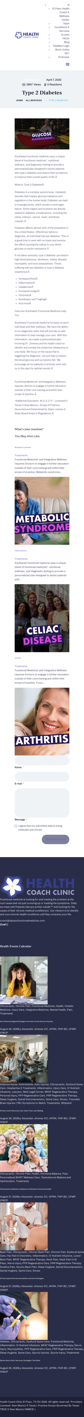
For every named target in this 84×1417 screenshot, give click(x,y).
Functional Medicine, (44, 1006)
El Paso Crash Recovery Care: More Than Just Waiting (21, 1111)
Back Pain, (6, 1252)
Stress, (64, 1099)
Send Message (55, 839)
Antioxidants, (26, 1084)
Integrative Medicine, (38, 1009)
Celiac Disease (20, 551)
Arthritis (18, 658)
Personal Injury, (9, 1095)
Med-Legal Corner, (34, 1092)
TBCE (3, 1409)
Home (19, 100)
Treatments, (54, 1103)
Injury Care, (19, 1009)
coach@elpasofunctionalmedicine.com (22, 920)
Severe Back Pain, (27, 1267)
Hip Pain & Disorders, (20, 1255)
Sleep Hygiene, (9, 1099)
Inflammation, (45, 1088)
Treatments (31, 80)
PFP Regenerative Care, (32, 1095)
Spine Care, (53, 1099)
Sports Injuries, (41, 1352)
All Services (34, 100)
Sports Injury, (58, 1352)
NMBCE (29, 1409)
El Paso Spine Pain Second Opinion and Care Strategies (22, 1278)
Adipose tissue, (9, 1084)
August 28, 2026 (9, 1029)
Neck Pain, (52, 1259)
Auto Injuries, (42, 1084)
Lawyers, (17, 1092)
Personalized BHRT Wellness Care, (20, 1177)
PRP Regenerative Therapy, (62, 1095)
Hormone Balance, (51, 1173)
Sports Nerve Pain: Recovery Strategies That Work (20, 1360)
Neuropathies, (15, 1349)
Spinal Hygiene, (9, 1270)
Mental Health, (58, 1009)
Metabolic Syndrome (23, 447)
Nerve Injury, (14, 1263)
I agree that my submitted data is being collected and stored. (40, 828)
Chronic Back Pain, (40, 1252)
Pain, (70, 1009)
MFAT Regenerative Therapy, (61, 1092)
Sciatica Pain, (8, 1267)
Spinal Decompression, (32, 1099)
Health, (60, 1006)
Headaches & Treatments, (22, 1088)
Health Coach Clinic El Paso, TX (18, 1402)
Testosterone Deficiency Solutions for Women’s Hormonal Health (25, 1189)
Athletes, (5, 1341)
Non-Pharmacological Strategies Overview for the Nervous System (26, 1021)
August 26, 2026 (9, 1368)
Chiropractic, (8, 1006)
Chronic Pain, (24, 1006)
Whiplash (66, 1103)
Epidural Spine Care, (38, 1341)
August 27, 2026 (9, 1196)
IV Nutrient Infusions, (61, 1255)
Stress (36, 1270)
